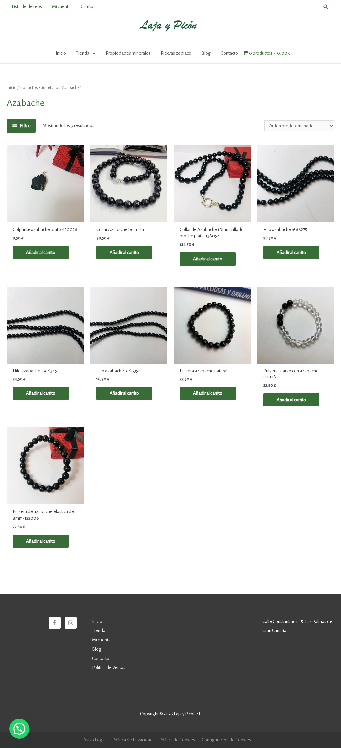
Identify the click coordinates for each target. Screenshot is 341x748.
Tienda (98, 630)
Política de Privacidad (132, 739)
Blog (96, 649)
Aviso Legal (94, 739)
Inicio (12, 87)
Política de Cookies (177, 739)
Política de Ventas (108, 667)
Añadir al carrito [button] (40, 252)
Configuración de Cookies (226, 739)
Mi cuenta (101, 639)
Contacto (100, 658)
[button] (19, 729)
